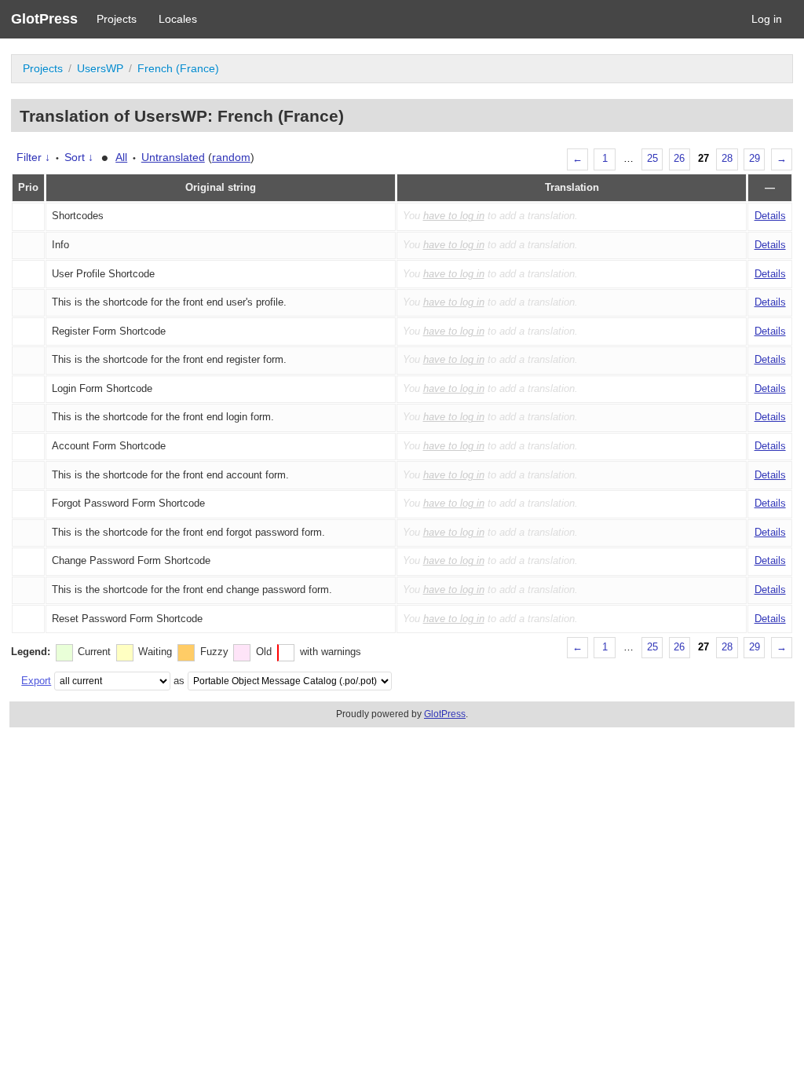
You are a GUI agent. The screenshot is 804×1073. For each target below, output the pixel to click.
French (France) (178, 68)
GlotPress (44, 19)
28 (727, 158)
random (231, 157)
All (121, 157)
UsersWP (100, 68)
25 (652, 158)
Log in (766, 19)
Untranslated (173, 157)
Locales (178, 19)
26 (679, 158)
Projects (117, 19)
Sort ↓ (78, 157)
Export (36, 681)
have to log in (453, 216)
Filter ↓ (33, 157)
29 (754, 158)
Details (770, 216)
